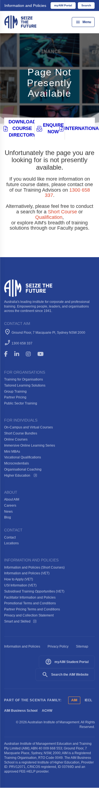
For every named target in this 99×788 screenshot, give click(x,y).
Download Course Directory (21, 128)
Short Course (62, 211)
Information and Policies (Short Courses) (34, 567)
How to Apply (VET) (18, 579)
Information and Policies (25, 5)
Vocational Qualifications (22, 457)
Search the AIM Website (65, 674)
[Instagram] (31, 354)
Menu (83, 22)
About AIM (11, 499)
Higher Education (17, 475)
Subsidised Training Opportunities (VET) (34, 591)
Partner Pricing (15, 397)
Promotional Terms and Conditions (30, 603)
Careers (10, 505)
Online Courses (16, 439)
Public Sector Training (20, 403)
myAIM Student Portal (67, 662)
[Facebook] (8, 354)
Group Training (15, 391)
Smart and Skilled (17, 621)
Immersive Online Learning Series (29, 445)
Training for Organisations (23, 379)
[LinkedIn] (19, 354)
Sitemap (82, 646)
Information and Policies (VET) (27, 573)
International (80, 128)
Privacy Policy (58, 646)
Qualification (48, 217)
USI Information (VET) (20, 585)
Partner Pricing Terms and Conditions (32, 609)
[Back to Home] (20, 21)
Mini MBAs (12, 451)
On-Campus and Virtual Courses (28, 427)
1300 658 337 (22, 343)
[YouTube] (44, 354)
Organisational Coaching (23, 469)
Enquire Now (53, 128)
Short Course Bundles (20, 433)
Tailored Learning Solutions (24, 385)
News (8, 511)
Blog (7, 517)
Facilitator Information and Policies (30, 597)
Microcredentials (16, 463)
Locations (11, 543)
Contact (10, 537)
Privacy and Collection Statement (29, 615)
